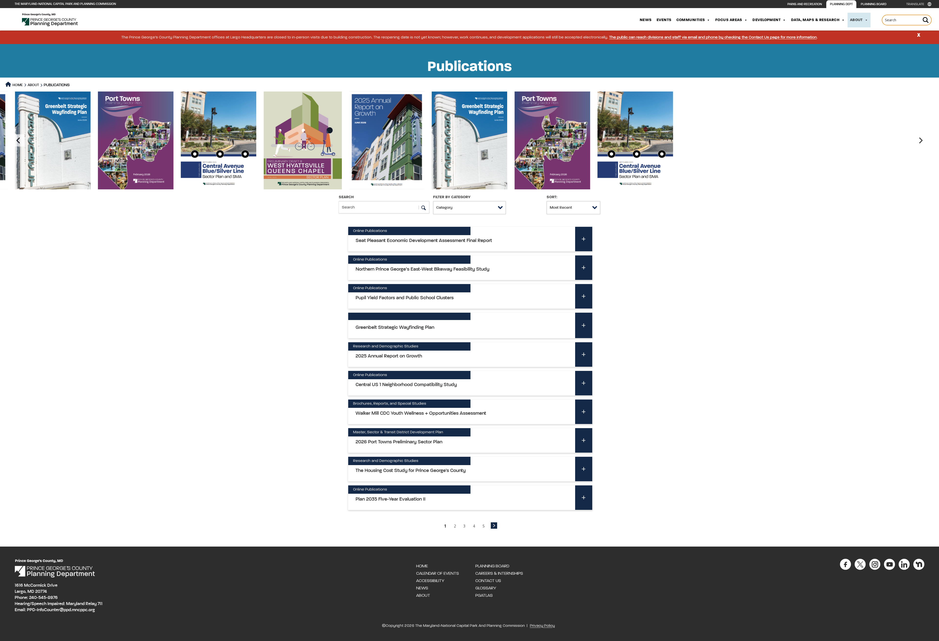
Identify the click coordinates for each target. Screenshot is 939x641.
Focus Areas (728, 20)
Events (664, 20)
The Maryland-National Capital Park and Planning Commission (65, 4)
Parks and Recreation (804, 4)
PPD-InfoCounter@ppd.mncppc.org (61, 610)
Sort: (552, 197)
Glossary (485, 588)
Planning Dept (841, 4)
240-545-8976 (43, 597)
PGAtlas (484, 595)
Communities (690, 20)
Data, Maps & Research (815, 20)
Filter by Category (451, 197)
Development (766, 20)
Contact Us (488, 581)
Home (17, 85)
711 (100, 604)
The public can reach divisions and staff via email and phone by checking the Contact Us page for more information (713, 37)
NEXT (494, 525)
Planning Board (873, 4)
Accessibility (430, 581)
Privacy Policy (542, 626)
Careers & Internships (499, 573)
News (646, 20)
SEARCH (346, 197)
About (856, 20)
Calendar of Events (437, 573)
